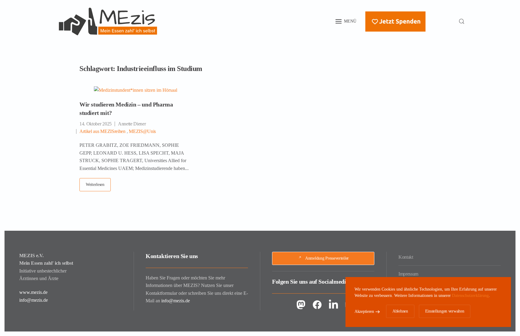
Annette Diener (132, 123)
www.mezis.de (33, 292)
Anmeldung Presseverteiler (327, 258)
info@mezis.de (33, 300)
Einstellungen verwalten (444, 311)
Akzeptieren (364, 311)
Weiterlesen (95, 184)
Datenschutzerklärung (470, 295)
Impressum (408, 273)
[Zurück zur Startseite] (108, 21)
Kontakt (405, 257)
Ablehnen (400, 311)
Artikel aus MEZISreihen (102, 131)
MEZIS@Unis (142, 131)
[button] (346, 21)
